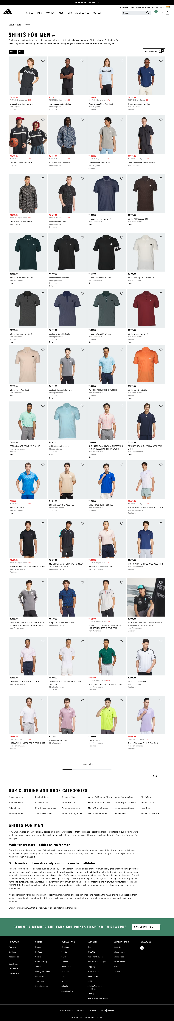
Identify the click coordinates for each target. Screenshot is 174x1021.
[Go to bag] (167, 13)
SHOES (29, 13)
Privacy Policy (80, 1010)
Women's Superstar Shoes (150, 813)
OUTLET (97, 13)
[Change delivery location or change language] (168, 7)
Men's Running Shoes (72, 813)
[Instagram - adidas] (152, 948)
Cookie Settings (67, 1010)
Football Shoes (42, 797)
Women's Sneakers (71, 808)
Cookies (110, 1010)
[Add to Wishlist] (43, 61)
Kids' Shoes (14, 808)
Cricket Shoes (41, 803)
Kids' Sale (145, 808)
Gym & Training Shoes (45, 808)
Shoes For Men (16, 797)
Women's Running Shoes (100, 797)
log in (162, 7)
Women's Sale (147, 803)
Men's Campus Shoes (125, 797)
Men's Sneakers (69, 803)
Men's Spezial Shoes (124, 808)
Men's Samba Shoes (97, 813)
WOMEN (50, 13)
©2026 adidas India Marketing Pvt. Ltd (87, 1017)
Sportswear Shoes (43, 813)
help (132, 7)
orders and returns (143, 7)
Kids (61, 13)
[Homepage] (7, 11)
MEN (39, 13)
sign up (155, 7)
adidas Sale (120, 813)
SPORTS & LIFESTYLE (78, 13)
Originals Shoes (69, 797)
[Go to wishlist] (161, 13)
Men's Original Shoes (98, 808)
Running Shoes (16, 813)
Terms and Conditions (97, 1010)
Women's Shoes (16, 803)
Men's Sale (146, 797)
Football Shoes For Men (99, 803)
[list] (76, 52)
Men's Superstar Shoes (126, 803)
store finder (124, 7)
